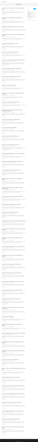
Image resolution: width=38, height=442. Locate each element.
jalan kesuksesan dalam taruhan (8, 316)
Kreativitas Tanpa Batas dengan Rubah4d (9, 127)
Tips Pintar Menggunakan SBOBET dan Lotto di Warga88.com (13, 411)
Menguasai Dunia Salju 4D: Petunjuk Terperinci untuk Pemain (13, 26)
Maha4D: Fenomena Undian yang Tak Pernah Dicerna (11, 76)
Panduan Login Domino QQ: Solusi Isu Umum (10, 43)
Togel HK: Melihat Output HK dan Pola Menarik (10, 136)
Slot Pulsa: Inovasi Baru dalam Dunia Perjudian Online (11, 264)
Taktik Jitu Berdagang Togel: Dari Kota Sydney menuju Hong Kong (13, 333)
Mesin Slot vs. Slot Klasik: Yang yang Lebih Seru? (10, 52)
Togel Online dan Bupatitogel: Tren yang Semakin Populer (12, 290)
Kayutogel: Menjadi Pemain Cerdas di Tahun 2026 (11, 377)
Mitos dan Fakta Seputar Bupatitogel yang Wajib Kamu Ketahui (13, 393)
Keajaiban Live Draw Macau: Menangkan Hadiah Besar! (12, 402)
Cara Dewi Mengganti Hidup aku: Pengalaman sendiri (11, 169)
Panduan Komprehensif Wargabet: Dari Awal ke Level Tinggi (12, 281)
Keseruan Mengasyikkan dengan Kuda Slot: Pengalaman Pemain (13, 246)
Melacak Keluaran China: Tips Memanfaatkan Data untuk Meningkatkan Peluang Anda (12, 110)
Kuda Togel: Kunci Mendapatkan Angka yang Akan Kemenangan (13, 59)
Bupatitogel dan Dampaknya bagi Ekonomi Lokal (10, 144)
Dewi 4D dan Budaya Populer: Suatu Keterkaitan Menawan (12, 196)
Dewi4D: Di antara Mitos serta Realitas (9, 85)
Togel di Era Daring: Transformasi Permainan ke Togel (11, 272)
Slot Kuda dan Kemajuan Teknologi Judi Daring (10, 359)
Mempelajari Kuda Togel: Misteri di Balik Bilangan (11, 119)
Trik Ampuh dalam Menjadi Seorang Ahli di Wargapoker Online (13, 385)
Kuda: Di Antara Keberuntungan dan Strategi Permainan (12, 68)
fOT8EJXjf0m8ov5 (4, 10)
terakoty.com (4, 1)
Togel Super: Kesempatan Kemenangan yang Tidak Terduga (12, 161)
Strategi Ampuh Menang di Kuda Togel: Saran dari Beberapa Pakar (14, 220)
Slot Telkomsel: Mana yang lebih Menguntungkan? (11, 418)
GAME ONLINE (12, 10)
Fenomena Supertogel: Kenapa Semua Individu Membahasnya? (13, 153)
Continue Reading (4, 23)
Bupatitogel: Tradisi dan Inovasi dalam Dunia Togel (11, 298)
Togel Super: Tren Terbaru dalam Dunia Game (10, 212)
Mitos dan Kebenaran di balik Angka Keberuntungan (11, 204)
